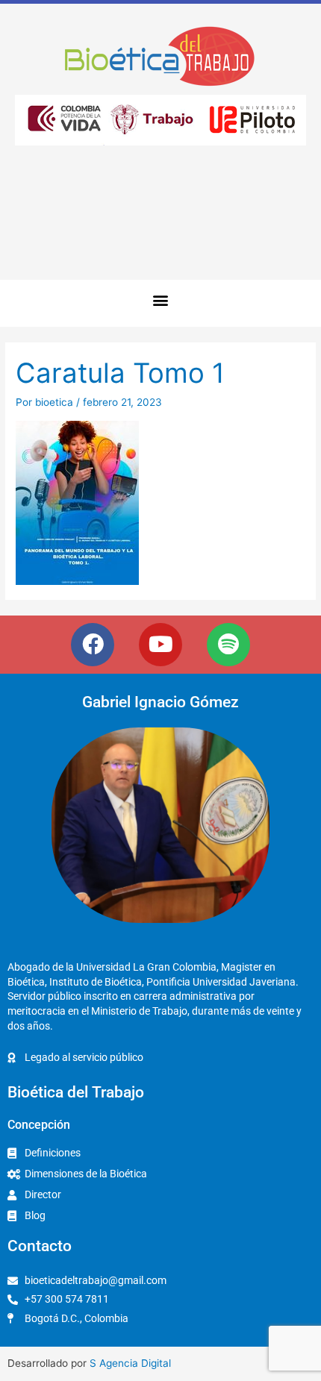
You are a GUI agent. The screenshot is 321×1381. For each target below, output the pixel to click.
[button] (161, 299)
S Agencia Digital (130, 1363)
